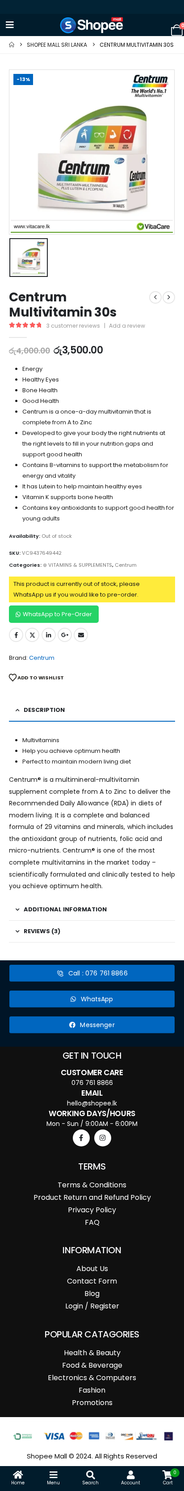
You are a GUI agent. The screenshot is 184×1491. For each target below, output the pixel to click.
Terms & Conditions (92, 1185)
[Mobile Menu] (10, 25)
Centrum (126, 565)
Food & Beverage (92, 1365)
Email (81, 635)
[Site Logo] (92, 25)
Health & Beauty (92, 1353)
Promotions (92, 1403)
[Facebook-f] (81, 1137)
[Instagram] (102, 1137)
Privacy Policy (92, 1210)
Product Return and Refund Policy (92, 1197)
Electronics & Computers (92, 1378)
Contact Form (92, 1281)
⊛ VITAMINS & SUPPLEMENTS (77, 565)
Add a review (127, 325)
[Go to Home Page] (11, 44)
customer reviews (73, 325)
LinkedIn (49, 635)
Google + (65, 635)
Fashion (92, 1390)
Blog (92, 1293)
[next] (169, 297)
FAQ (92, 1222)
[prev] (155, 297)
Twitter (32, 635)
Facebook (16, 635)
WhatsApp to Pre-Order (57, 614)
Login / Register (92, 1306)
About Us (92, 1268)
